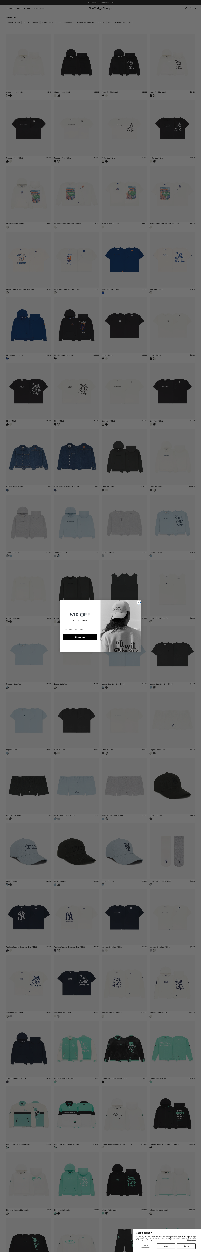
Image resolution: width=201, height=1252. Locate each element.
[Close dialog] (138, 602)
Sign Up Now (80, 637)
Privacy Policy (191, 1240)
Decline (186, 1246)
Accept (166, 1246)
